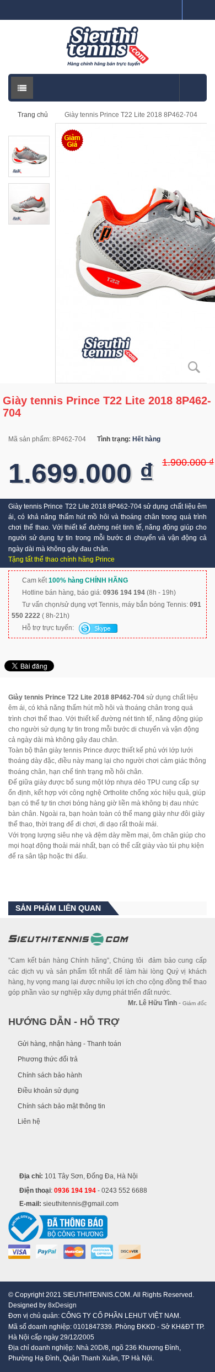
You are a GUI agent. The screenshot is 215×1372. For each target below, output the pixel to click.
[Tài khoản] (194, 10)
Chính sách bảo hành (50, 1075)
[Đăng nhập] (169, 10)
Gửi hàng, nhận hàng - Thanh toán (69, 1044)
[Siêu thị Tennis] (107, 46)
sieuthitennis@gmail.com (81, 1204)
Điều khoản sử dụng (48, 1091)
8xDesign (62, 1305)
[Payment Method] (19, 1251)
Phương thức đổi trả (48, 1059)
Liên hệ (29, 1121)
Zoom (194, 367)
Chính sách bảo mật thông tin (61, 1106)
